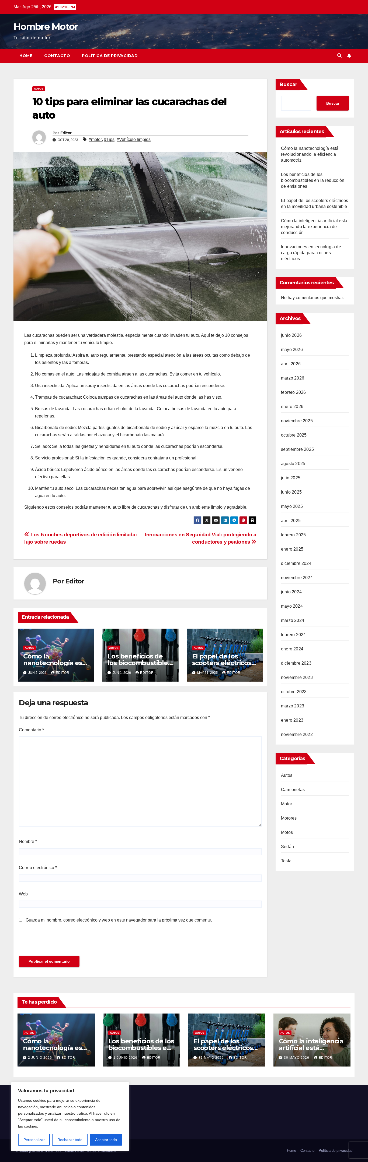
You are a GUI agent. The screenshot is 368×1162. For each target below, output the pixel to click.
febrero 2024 (293, 634)
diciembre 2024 (296, 563)
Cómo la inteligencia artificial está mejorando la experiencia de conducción (314, 226)
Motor (286, 804)
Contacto (57, 55)
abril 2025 (291, 520)
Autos (38, 88)
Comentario (31, 730)
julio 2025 (290, 478)
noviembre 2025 (297, 421)
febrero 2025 (293, 535)
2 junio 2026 (40, 1058)
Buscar (288, 84)
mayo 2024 (292, 606)
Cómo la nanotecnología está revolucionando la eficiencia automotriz (309, 154)
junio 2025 (291, 492)
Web (23, 894)
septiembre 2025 (297, 449)
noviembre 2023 (297, 677)
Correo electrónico (38, 867)
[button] (339, 55)
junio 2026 (291, 335)
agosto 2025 (293, 463)
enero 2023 (292, 720)
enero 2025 (292, 549)
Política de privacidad (110, 55)
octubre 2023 (294, 691)
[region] (70, 1116)
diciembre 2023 (296, 663)
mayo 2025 (292, 506)
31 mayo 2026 (212, 1058)
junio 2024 (291, 592)
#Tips (109, 139)
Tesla (286, 861)
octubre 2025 (294, 435)
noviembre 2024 (297, 577)
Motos (287, 832)
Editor (66, 132)
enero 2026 (292, 406)
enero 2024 (292, 649)
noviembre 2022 (297, 734)
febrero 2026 (293, 392)
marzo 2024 (292, 620)
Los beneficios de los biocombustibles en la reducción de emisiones (312, 180)
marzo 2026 (292, 378)
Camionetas (293, 789)
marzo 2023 (292, 706)
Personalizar (34, 1140)
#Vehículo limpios (134, 139)
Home (25, 55)
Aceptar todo (106, 1140)
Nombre (28, 841)
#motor (95, 139)
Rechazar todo (69, 1140)
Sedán (287, 846)
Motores (289, 818)
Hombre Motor (45, 26)
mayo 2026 (292, 349)
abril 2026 (291, 364)
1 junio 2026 (125, 1058)
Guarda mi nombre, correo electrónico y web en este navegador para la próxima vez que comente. (119, 920)
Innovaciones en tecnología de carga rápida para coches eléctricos (311, 253)
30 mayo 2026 (297, 1058)
